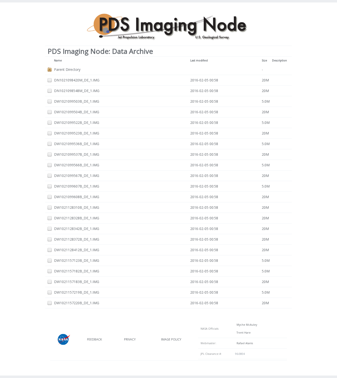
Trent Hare (243, 332)
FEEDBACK (94, 339)
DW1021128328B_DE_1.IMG (76, 218)
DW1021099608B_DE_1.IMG (76, 196)
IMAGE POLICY (171, 339)
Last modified (199, 60)
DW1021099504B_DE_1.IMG (76, 112)
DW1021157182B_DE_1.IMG (76, 271)
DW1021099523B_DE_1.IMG (76, 133)
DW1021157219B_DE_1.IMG (76, 292)
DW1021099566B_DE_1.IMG (76, 165)
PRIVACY (130, 339)
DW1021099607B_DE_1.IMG (76, 186)
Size (264, 60)
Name (58, 60)
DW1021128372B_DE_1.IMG (76, 239)
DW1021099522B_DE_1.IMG (76, 122)
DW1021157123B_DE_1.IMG (76, 260)
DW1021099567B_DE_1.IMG (76, 175)
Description (279, 60)
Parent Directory (67, 69)
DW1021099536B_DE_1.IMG (76, 143)
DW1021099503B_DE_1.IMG (76, 101)
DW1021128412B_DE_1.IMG (76, 249)
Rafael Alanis (244, 343)
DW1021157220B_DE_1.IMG (76, 303)
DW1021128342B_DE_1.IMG (76, 228)
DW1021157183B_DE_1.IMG (76, 281)
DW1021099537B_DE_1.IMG (76, 154)
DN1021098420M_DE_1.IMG (76, 80)
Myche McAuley (246, 324)
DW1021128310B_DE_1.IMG (76, 207)
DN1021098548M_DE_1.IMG (76, 90)
